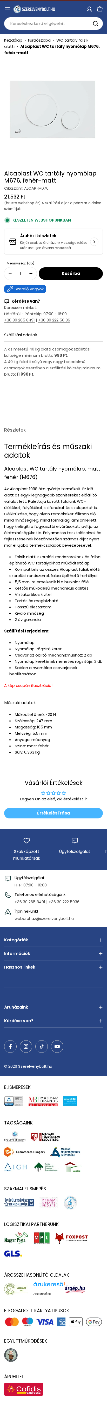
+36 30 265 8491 (19, 320)
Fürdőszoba (39, 40)
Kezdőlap (13, 40)
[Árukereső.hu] (19, 1289)
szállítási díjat (57, 203)
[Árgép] (77, 1289)
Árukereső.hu (42, 1293)
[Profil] (89, 9)
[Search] (95, 23)
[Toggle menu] (7, 9)
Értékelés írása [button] (53, 813)
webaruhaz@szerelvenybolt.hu (44, 918)
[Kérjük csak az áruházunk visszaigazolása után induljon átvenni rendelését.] (94, 241)
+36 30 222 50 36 (54, 320)
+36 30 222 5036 (64, 901)
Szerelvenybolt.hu (35, 1066)
